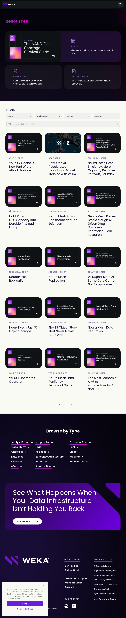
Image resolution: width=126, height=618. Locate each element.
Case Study (18, 447)
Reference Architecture (49, 456)
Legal (38, 447)
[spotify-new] (66, 607)
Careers (69, 587)
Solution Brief (43, 466)
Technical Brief (78, 442)
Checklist (17, 451)
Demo (15, 461)
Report (39, 461)
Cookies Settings (25, 609)
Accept (25, 603)
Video (73, 451)
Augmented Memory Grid (105, 570)
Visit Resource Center (105, 599)
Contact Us (71, 565)
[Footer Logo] (27, 560)
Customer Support (75, 578)
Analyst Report (20, 442)
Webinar (75, 456)
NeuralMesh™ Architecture (105, 584)
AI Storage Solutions (102, 566)
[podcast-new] (74, 607)
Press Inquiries (73, 582)
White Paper (77, 461)
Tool (72, 447)
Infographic (42, 442)
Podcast (40, 451)
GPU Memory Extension (104, 580)
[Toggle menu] (120, 4)
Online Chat (71, 570)
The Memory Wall (101, 589)
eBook (15, 466)
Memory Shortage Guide (104, 575)
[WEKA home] (9, 4)
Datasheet (17, 456)
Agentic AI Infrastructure (104, 593)
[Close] (43, 585)
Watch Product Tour (27, 521)
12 (67, 404)
